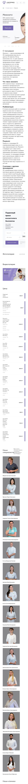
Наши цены (8, 28)
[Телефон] (17, 2)
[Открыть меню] (24, 2)
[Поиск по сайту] (20, 2)
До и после (22, 254)
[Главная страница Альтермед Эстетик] (8, 3)
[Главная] (3, 8)
